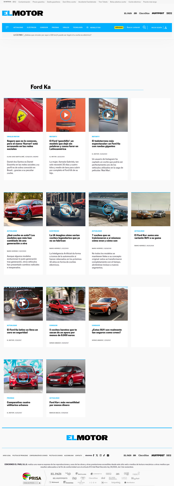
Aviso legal (7, 455)
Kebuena (133, 478)
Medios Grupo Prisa (31, 482)
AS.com (116, 474)
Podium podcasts (81, 482)
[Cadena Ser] (169, 13)
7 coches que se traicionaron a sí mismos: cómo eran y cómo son (106, 238)
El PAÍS (56, 474)
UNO (74, 478)
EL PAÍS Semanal (113, 478)
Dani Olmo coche (69, 2)
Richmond (54, 482)
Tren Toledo (103, 2)
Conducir (44, 27)
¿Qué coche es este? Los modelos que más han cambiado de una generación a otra (21, 239)
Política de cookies (56, 455)
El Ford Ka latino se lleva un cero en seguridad (22, 331)
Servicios (119, 27)
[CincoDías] (144, 13)
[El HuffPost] (158, 13)
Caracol (135, 474)
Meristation (129, 482)
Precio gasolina (39, 2)
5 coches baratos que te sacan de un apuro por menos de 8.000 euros (63, 332)
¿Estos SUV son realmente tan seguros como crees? (107, 331)
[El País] (128, 13)
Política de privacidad (20, 455)
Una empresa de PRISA (32, 476)
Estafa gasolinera (53, 2)
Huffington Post (59, 478)
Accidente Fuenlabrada (87, 2)
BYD (14, 2)
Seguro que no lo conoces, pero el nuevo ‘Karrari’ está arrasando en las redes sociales (22, 145)
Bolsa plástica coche (118, 2)
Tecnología (78, 27)
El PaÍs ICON (92, 482)
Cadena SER (108, 474)
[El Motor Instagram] (101, 455)
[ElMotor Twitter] (97, 455)
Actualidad (18, 27)
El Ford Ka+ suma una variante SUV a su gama (147, 236)
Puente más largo (150, 2)
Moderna (67, 482)
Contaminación (24, 2)
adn (125, 474)
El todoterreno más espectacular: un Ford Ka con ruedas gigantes (106, 144)
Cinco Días (93, 478)
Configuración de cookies (38, 455)
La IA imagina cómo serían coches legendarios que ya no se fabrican (64, 238)
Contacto (78, 455)
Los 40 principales (69, 474)
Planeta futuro (123, 478)
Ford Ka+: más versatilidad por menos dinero (64, 404)
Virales (66, 27)
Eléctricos (31, 27)
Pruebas (55, 27)
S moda (104, 482)
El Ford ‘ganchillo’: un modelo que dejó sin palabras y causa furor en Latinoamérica (63, 145)
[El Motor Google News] (108, 455)
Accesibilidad (69, 455)
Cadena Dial (103, 478)
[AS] (135, 13)
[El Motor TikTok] (104, 455)
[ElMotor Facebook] (93, 455)
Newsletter (95, 27)
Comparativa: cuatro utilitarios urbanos (18, 404)
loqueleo (116, 482)
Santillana (81, 474)
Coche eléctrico (135, 2)
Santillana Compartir (96, 474)
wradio (82, 478)
